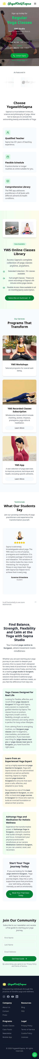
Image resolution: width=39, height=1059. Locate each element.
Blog (23, 1007)
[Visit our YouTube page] (12, 996)
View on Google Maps (18, 60)
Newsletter (7, 1033)
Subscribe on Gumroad (18, 298)
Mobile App (7, 1037)
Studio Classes (8, 1025)
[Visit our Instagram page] (4, 996)
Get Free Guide (18, 959)
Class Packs (7, 1029)
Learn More (19, 428)
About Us (6, 1007)
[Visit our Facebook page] (8, 996)
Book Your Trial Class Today (20, 894)
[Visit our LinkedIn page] (17, 996)
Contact (6, 1011)
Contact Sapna (21, 56)
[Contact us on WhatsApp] (34, 1054)
